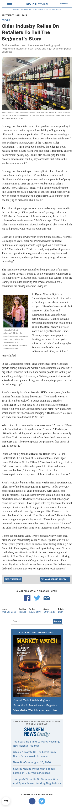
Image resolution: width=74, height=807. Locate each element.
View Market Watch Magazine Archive (35, 710)
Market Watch (37, 3)
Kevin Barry (35, 611)
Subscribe (64, 3)
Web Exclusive (9, 611)
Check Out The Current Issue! (37, 632)
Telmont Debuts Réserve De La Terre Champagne (55, 579)
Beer (60, 611)
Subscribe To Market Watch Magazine (35, 705)
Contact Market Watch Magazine (32, 700)
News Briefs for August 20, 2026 (32, 762)
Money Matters (13, 579)
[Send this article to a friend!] (46, 600)
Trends (6, 20)
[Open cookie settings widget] (6, 801)
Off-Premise (49, 611)
